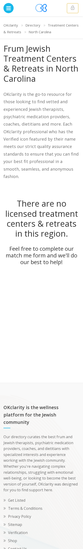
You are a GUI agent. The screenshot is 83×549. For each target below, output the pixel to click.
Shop (12, 540)
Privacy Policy (19, 516)
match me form (26, 255)
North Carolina (40, 32)
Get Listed (16, 500)
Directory (32, 25)
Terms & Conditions (25, 508)
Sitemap (15, 524)
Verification (18, 532)
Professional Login (72, 8)
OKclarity (10, 25)
